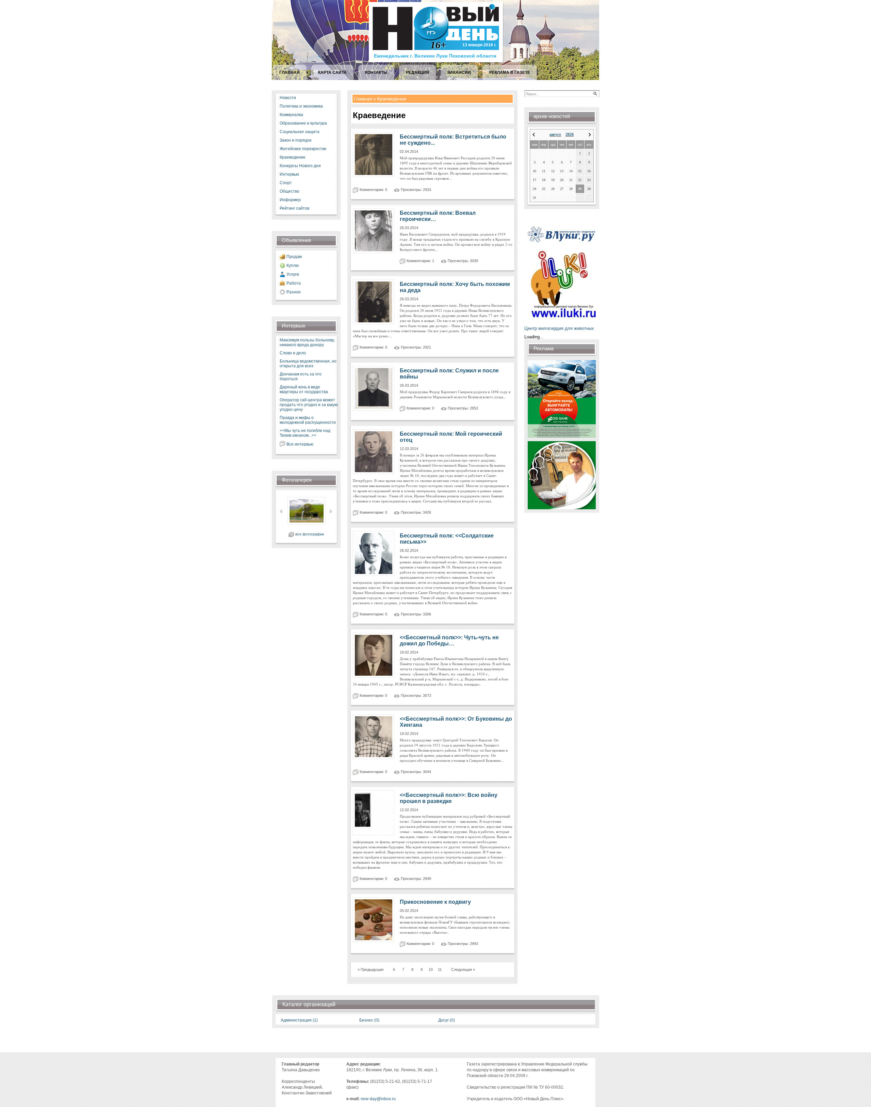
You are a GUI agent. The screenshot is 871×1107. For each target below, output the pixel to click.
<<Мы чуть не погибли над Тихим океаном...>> (305, 433)
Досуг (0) (446, 1020)
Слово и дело (293, 353)
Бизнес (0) (369, 1020)
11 (440, 969)
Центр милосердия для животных (559, 328)
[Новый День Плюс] (437, 61)
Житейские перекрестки (303, 148)
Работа (293, 283)
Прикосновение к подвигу (435, 902)
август (555, 134)
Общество (289, 191)
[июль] (533, 135)
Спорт (286, 182)
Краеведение (293, 157)
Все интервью (299, 444)
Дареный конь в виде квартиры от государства (304, 389)
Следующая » (463, 969)
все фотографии (309, 534)
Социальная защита (299, 131)
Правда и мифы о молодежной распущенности (308, 420)
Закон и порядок (295, 140)
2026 (569, 134)
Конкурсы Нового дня (300, 165)
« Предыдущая (370, 969)
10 (431, 969)
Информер (290, 199)
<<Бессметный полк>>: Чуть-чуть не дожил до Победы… (449, 640)
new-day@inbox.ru (378, 1098)
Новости (288, 97)
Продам (294, 256)
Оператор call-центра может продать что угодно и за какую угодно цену (309, 405)
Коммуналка (291, 114)
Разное (293, 292)
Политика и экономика (301, 106)
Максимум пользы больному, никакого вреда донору (307, 342)
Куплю (292, 265)
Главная (363, 98)
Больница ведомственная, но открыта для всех (308, 363)
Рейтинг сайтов (294, 208)
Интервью (289, 174)
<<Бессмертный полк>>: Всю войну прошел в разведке (448, 798)
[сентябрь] (590, 135)
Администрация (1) (299, 1020)
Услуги (292, 274)
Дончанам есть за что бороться (301, 376)
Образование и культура (303, 123)
